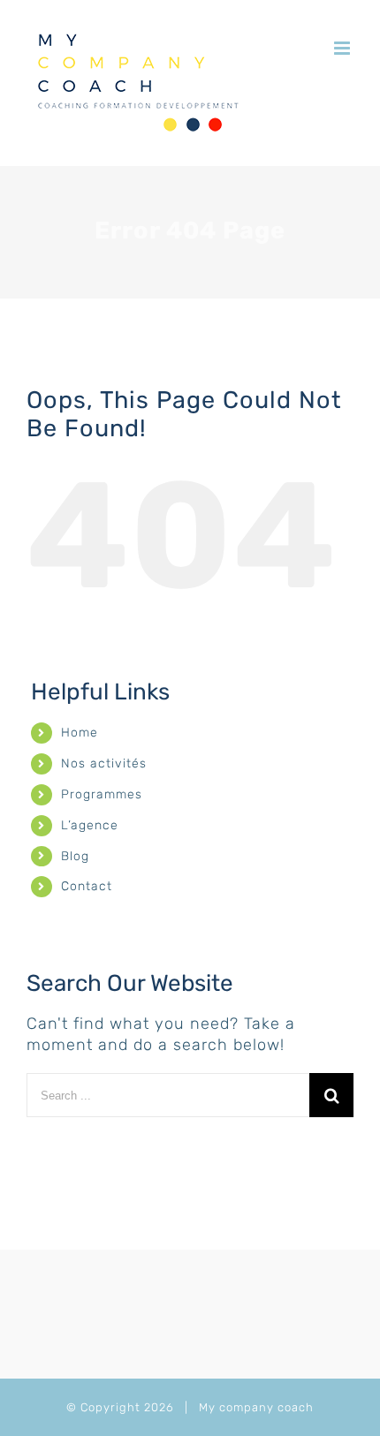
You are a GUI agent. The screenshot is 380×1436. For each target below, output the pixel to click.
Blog (75, 856)
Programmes (101, 794)
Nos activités (104, 763)
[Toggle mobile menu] (343, 48)
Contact (86, 886)
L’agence (89, 825)
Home (79, 732)
